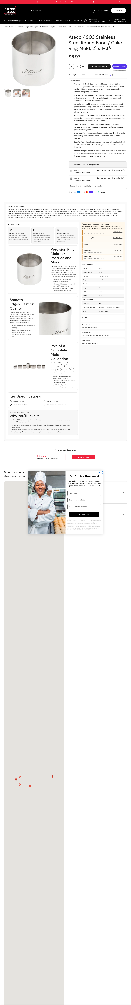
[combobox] (71, 506)
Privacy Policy (81, 529)
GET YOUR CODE (84, 514)
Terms (88, 529)
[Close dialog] (101, 472)
